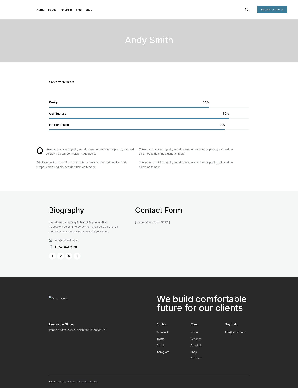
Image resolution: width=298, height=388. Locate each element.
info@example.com (67, 240)
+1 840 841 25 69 (66, 247)
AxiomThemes (57, 381)
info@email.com (235, 332)
